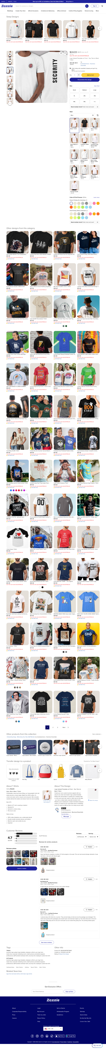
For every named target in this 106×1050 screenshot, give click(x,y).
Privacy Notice (63, 1042)
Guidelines (69, 1042)
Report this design (93, 800)
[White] (71, 203)
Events (10, 1)
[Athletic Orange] (71, 207)
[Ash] (82, 203)
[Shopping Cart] (102, 6)
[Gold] (98, 203)
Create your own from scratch (47, 801)
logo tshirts (29, 974)
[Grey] (86, 203)
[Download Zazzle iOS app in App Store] (60, 1036)
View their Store (64, 814)
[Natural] (75, 203)
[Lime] (82, 207)
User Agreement (56, 1042)
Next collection (97, 734)
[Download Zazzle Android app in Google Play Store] (70, 1036)
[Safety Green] (78, 207)
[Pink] (94, 203)
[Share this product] (61, 53)
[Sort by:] (98, 115)
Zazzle (3, 1)
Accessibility (76, 1042)
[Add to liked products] (65, 53)
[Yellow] (75, 207)
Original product (50, 870)
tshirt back (23, 974)
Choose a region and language (51, 1026)
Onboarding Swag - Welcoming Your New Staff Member (21, 737)
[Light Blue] (90, 207)
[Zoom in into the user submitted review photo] (10, 853)
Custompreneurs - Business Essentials (88, 64)
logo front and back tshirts (13, 974)
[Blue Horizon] (86, 207)
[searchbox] (51, 6)
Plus (15, 1)
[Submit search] (87, 6)
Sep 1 (73, 69)
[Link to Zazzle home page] (7, 6)
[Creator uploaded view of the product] (41, 77)
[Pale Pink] (90, 203)
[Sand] (78, 203)
